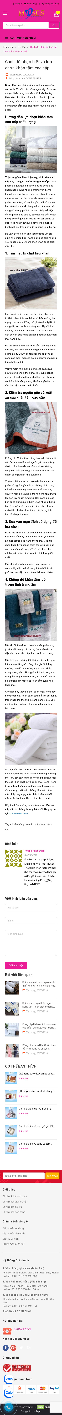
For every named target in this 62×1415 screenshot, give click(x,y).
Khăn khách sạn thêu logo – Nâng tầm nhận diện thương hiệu (37, 1006)
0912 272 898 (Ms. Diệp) (25, 1289)
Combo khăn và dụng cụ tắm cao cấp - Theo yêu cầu (35, 1144)
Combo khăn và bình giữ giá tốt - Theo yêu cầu (36, 1126)
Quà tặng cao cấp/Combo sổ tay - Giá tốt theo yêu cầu (37, 1074)
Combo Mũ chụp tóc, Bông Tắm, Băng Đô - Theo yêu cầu (36, 1109)
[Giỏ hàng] (57, 14)
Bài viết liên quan (18, 975)
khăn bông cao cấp (22, 824)
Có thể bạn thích (20, 1066)
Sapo (38, 1411)
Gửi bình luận (16, 965)
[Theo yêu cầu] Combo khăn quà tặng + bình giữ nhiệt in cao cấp (37, 1091)
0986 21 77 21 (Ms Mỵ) (24, 1276)
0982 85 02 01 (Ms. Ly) (24, 1305)
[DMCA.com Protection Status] (47, 1407)
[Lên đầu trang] (57, 1408)
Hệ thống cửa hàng (50, 3)
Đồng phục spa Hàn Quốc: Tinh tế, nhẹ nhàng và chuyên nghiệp (39, 1048)
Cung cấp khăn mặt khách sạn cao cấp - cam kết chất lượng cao (39, 1027)
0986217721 (22, 1329)
